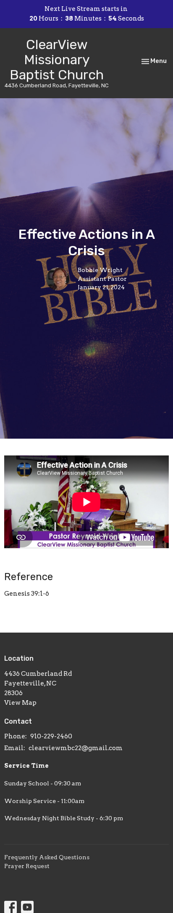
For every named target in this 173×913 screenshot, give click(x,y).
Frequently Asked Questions (46, 857)
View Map (20, 702)
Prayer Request (27, 866)
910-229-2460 (51, 736)
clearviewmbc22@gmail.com (76, 748)
